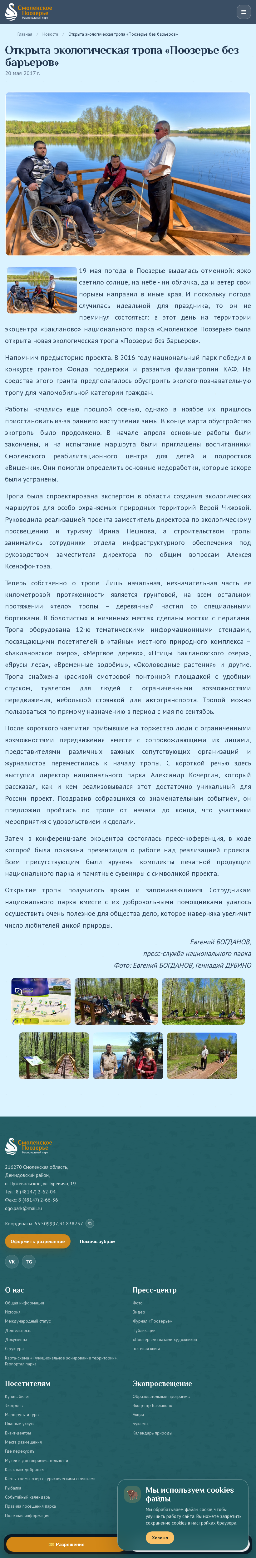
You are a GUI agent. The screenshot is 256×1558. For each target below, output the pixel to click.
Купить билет (17, 1396)
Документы (16, 1339)
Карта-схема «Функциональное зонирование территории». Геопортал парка (61, 1361)
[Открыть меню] (244, 12)
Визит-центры (18, 1433)
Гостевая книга (146, 1348)
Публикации (144, 1330)
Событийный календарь (27, 1497)
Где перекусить (19, 1451)
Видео (139, 1312)
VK (12, 1261)
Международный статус (28, 1321)
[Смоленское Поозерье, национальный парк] (28, 12)
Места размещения (23, 1442)
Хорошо (160, 1537)
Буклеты (140, 1423)
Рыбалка (13, 1488)
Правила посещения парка (30, 1506)
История (13, 1312)
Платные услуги (20, 1423)
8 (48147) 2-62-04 (36, 1191)
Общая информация (24, 1303)
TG (29, 1261)
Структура (14, 1348)
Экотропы (14, 1405)
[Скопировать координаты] (90, 1223)
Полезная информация (27, 1515)
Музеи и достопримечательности (36, 1460)
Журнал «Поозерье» (152, 1321)
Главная (24, 34)
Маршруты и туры (22, 1414)
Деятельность (18, 1330)
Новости (50, 34)
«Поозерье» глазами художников (165, 1339)
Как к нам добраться (24, 1469)
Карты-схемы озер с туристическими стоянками (50, 1478)
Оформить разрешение (38, 1241)
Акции (138, 1414)
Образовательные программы (161, 1396)
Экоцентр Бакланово (152, 1405)
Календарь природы (152, 1433)
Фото (138, 1303)
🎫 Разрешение (66, 1544)
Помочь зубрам (98, 1241)
